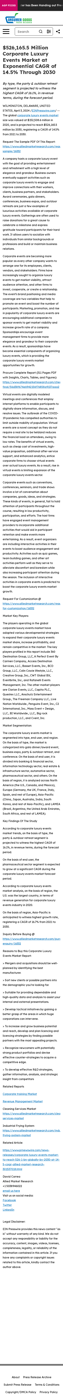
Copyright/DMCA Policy (20, 1392)
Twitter (7, 1205)
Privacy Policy (48, 1392)
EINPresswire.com (43, 110)
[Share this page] (58, 31)
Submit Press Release (17, 1384)
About (16, 1377)
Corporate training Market (20, 1094)
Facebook (9, 1200)
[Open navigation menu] (6, 31)
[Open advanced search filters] (49, 31)
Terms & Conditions (47, 1384)
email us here (11, 1190)
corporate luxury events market (37, 115)
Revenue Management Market (23, 1101)
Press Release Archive (37, 1377)
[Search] (41, 31)
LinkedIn (8, 1209)
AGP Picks (9, 5)
